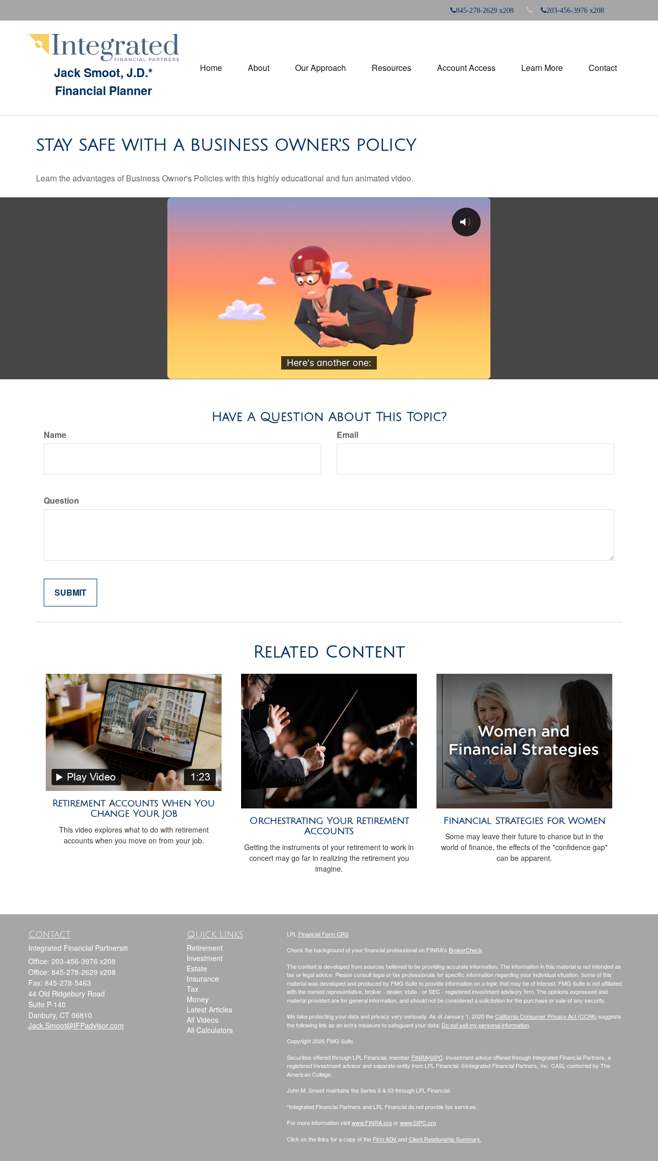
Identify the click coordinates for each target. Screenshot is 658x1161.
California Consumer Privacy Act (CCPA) (546, 1016)
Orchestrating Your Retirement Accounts (329, 826)
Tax (192, 989)
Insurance (203, 978)
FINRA (419, 1057)
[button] (258, 67)
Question (61, 500)
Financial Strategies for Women (525, 821)
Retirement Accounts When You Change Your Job (133, 808)
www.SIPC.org (418, 1122)
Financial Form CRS (323, 934)
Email (347, 434)
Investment (205, 958)
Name (55, 434)
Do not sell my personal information (485, 1025)
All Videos (202, 1020)
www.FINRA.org (372, 1122)
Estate (197, 968)
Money (198, 999)
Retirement (205, 948)
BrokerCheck (465, 950)
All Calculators (210, 1030)
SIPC (436, 1057)
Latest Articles (209, 1009)
